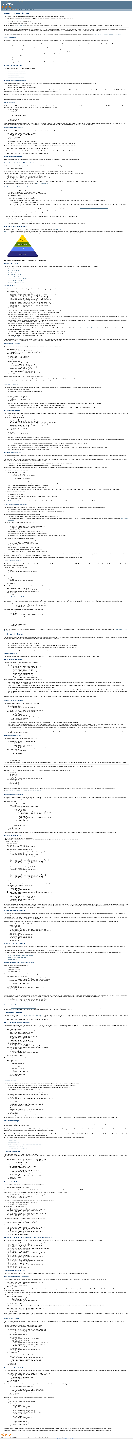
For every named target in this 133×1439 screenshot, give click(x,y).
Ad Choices (71, 1438)
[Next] (10, 8)
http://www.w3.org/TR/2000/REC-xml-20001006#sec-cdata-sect (23, 790)
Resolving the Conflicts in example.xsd (17, 1148)
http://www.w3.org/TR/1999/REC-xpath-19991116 (94, 208)
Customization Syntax (13, 75)
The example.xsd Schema (14, 1140)
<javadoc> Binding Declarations (16, 280)
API (11, 9)
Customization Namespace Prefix (16, 77)
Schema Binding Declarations (15, 270)
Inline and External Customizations (16, 71)
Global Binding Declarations (15, 268)
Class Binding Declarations (14, 272)
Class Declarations (12, 959)
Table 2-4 (58, 229)
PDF (7, 9)
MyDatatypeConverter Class (13, 501)
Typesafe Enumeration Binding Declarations (19, 278)
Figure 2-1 (6, 231)
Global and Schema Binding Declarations (18, 957)
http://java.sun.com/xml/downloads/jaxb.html (107, 34)
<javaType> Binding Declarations (16, 276)
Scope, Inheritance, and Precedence (17, 73)
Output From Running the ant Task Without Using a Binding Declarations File (26, 1144)
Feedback (26, 9)
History (32, 9)
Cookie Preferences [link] (62, 1438)
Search (19, 9)
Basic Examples (20, 25)
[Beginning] (6, 8)
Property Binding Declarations (15, 274)
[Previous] (2, 8)
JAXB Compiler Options (42, 183)
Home (3, 9)
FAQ (14, 9)
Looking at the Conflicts (13, 1142)
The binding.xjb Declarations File (16, 1146)
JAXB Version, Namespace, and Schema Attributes (20, 955)
